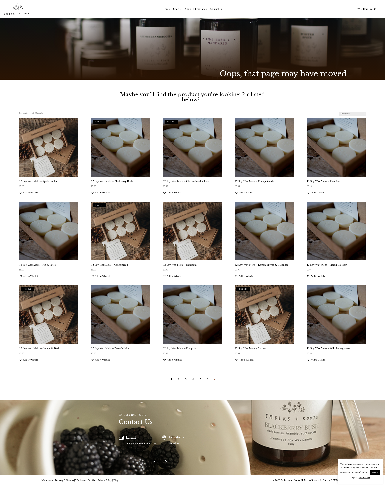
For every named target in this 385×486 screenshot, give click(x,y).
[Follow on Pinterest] (166, 461)
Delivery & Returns (64, 480)
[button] (28, 193)
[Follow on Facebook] (142, 461)
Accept (375, 472)
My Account (47, 480)
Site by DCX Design (333, 480)
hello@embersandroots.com (141, 443)
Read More (364, 477)
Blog (115, 480)
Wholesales (80, 480)
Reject (354, 477)
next (214, 379)
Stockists (92, 480)
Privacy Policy (105, 480)
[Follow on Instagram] (154, 461)
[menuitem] (166, 9)
